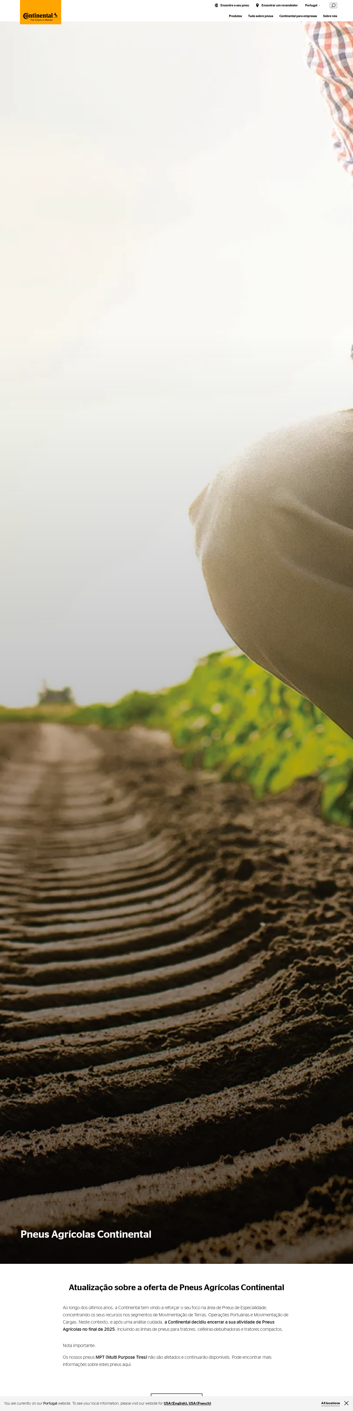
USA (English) (175, 1403)
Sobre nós (330, 16)
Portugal (311, 5)
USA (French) (200, 1403)
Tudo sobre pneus (260, 16)
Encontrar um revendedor (280, 5)
